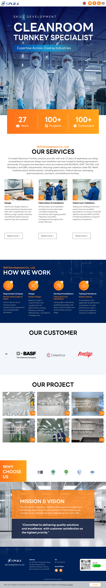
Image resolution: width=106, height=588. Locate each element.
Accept (95, 584)
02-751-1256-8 (60, 455)
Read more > (13, 129)
